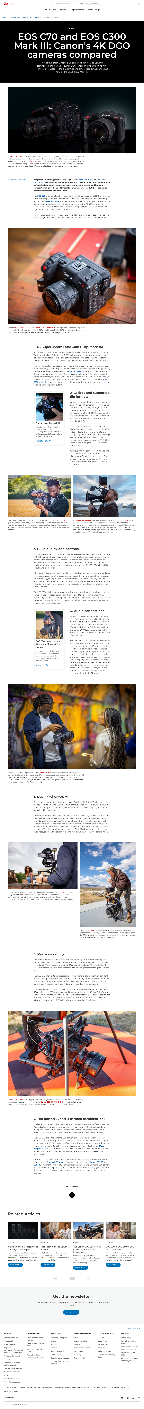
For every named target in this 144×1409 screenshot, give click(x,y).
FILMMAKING (110, 1243)
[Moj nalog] (138, 4)
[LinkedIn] (127, 1398)
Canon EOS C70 (84, 180)
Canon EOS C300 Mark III (45, 328)
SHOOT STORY (45, 1243)
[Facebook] (122, 1398)
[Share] (72, 1195)
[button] (55, 1278)
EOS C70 (33, 161)
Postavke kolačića (11, 1392)
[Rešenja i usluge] (101, 10)
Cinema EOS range (55, 1162)
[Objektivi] (67, 10)
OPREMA (11, 1243)
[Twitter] (133, 1398)
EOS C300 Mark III (18, 157)
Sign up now (71, 1312)
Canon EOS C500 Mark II (51, 1102)
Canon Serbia (9, 1398)
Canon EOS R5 (96, 1162)
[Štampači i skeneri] (85, 10)
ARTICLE (72, 29)
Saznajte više (15, 1265)
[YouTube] (139, 1398)
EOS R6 (37, 1165)
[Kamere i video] (57, 10)
